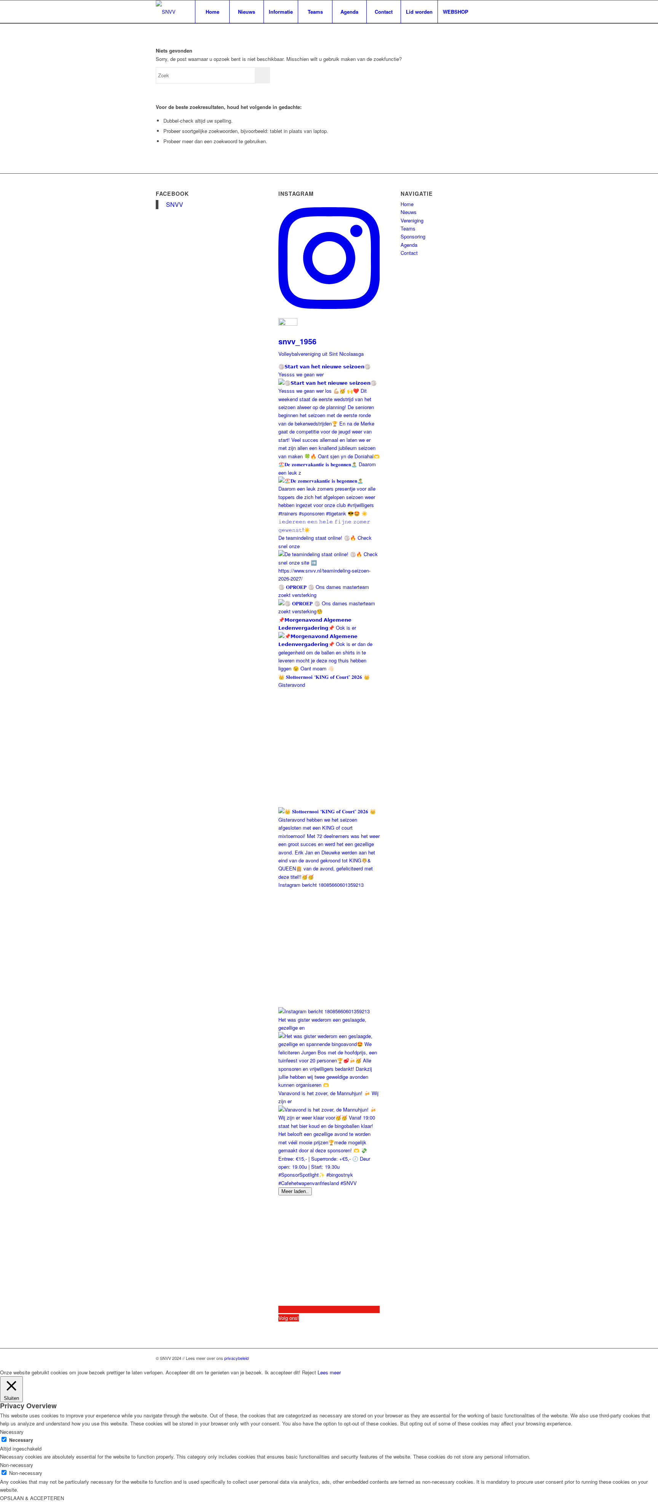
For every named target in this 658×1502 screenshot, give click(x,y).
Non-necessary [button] (16, 1464)
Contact (409, 252)
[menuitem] (212, 11)
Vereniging (412, 220)
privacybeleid (236, 1358)
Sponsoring (413, 236)
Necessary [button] (12, 1431)
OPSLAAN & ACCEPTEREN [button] (32, 1498)
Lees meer (329, 1372)
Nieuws (409, 212)
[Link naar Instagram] (496, 11)
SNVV (174, 204)
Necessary (21, 1440)
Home (407, 204)
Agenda (409, 244)
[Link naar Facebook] (485, 11)
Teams (408, 228)
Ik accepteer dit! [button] (282, 1372)
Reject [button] (309, 1372)
